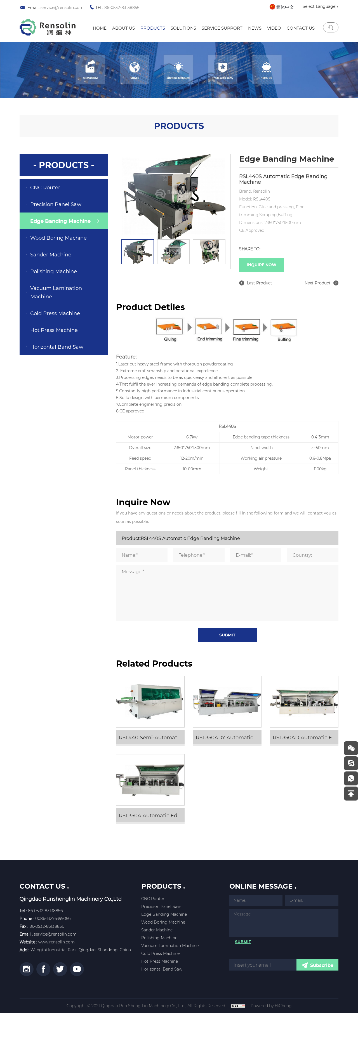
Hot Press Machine (54, 330)
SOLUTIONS (183, 28)
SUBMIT (227, 635)
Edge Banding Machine (60, 221)
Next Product (318, 282)
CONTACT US (301, 28)
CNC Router (45, 187)
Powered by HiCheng (271, 1005)
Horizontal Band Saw (56, 346)
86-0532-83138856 (122, 7)
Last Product (259, 282)
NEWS (255, 28)
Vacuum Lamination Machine (56, 292)
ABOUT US (123, 28)
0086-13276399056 (52, 918)
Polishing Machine (53, 271)
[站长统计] (238, 1005)
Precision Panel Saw (55, 204)
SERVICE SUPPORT (222, 28)
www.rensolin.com (56, 942)
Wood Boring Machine (58, 237)
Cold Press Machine (55, 313)
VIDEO (274, 28)
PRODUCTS (152, 28)
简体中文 (285, 7)
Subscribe (321, 965)
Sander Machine (50, 254)
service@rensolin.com (62, 7)
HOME (100, 28)
